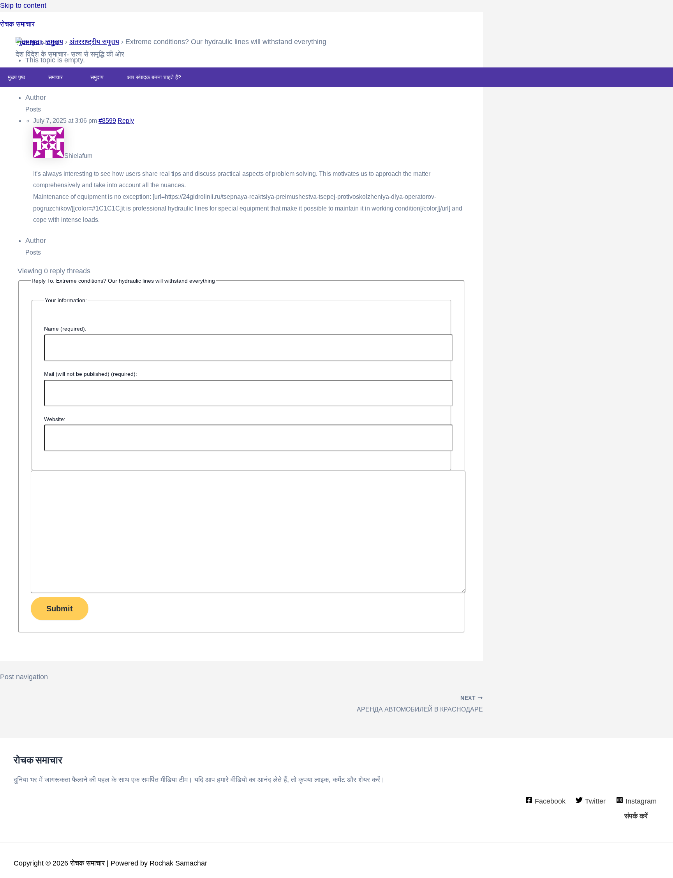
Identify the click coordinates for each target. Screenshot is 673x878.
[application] (66, 77)
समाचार (55, 77)
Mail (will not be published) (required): (90, 374)
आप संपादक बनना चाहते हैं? (154, 77)
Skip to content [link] (23, 5)
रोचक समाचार (17, 24)
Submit (59, 608)
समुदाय (97, 77)
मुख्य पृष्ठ (16, 77)
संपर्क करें (636, 816)
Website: (54, 419)
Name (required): (65, 329)
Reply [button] (126, 120)
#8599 (107, 120)
